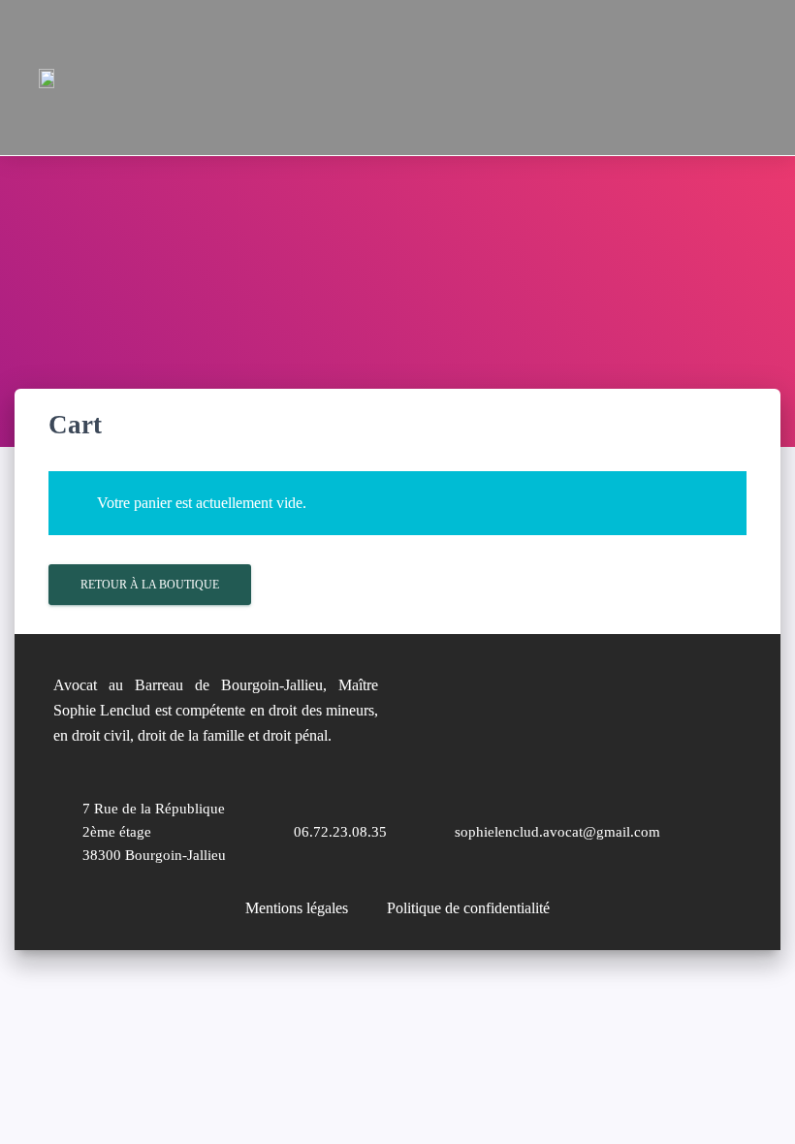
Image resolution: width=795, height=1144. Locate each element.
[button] (654, 77)
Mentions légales (296, 908)
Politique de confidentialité (468, 908)
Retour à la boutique (149, 584)
